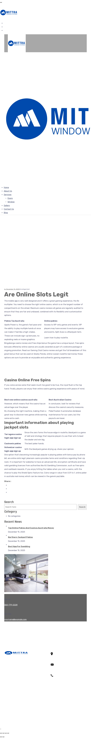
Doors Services (14, 707)
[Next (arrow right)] (3, 736)
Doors (10, 198)
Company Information (18, 714)
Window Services (15, 711)
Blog (6, 213)
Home (6, 187)
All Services (13, 703)
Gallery (7, 205)
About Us (8, 191)
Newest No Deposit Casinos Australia (20, 366)
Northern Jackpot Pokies (20, 537)
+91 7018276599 (58, 682)
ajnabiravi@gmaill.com (61, 672)
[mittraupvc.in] (9, 12)
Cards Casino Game (13, 374)
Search (9, 502)
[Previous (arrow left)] (1, 736)
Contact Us (9, 209)
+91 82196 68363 (58, 679)
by (5, 289)
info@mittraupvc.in (59, 668)
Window (11, 202)
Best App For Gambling (19, 546)
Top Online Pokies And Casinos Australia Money (31, 528)
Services (7, 194)
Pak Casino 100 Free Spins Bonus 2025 (21, 370)
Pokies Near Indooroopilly (15, 394)
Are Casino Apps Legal (14, 363)
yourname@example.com (15, 619)
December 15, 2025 (12, 289)
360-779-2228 (10, 605)
